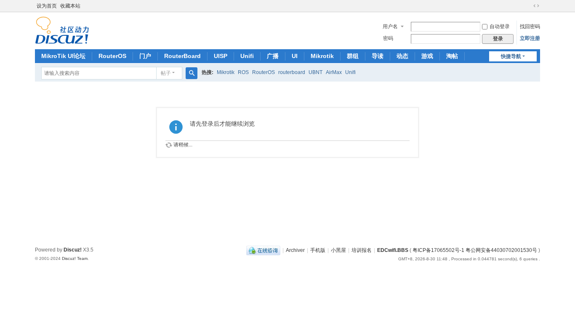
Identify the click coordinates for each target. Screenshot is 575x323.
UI (295, 56)
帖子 (166, 73)
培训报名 (361, 250)
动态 (402, 56)
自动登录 (500, 26)
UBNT (315, 72)
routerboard (291, 72)
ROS (243, 72)
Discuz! (73, 250)
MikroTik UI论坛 (63, 56)
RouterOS (112, 56)
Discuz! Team (75, 258)
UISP (220, 56)
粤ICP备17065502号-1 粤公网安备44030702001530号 (475, 250)
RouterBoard (182, 56)
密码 (388, 38)
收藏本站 (70, 6)
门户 (145, 56)
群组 (353, 56)
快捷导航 (511, 56)
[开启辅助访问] (528, 6)
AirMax (334, 72)
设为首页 (47, 6)
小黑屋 (338, 250)
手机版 (317, 250)
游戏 (427, 56)
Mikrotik (322, 56)
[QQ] (263, 250)
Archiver (295, 250)
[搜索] (191, 73)
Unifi (247, 56)
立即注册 (530, 38)
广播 (273, 56)
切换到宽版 (536, 6)
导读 (377, 56)
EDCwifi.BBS (392, 250)
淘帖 (452, 56)
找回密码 (530, 26)
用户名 (390, 26)
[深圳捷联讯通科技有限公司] (62, 30)
